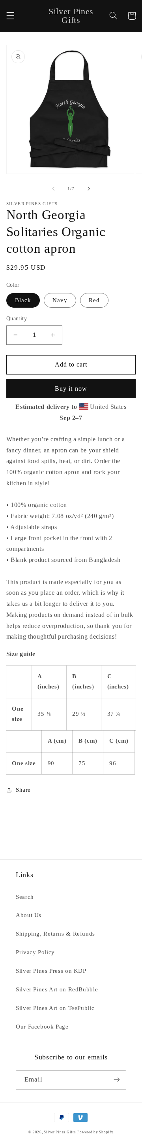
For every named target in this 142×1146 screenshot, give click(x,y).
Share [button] (23, 790)
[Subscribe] (117, 1079)
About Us (28, 915)
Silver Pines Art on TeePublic (55, 1008)
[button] (10, 16)
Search (25, 897)
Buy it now (71, 388)
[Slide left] (53, 188)
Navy (59, 300)
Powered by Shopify (95, 1132)
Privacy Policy (35, 952)
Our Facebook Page (42, 1026)
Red (94, 300)
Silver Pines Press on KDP (51, 971)
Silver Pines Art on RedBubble (57, 989)
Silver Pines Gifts (60, 1132)
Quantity (16, 318)
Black (23, 300)
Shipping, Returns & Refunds (55, 933)
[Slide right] (88, 188)
